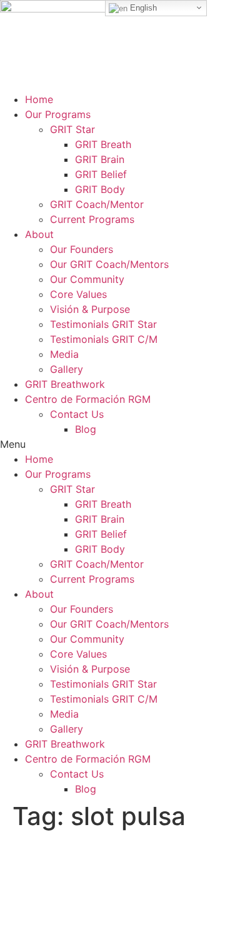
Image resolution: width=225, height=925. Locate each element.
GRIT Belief (101, 174)
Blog (85, 429)
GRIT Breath (103, 144)
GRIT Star (72, 129)
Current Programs (92, 219)
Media (64, 354)
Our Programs (58, 114)
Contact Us (77, 414)
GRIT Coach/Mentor (97, 204)
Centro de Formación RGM (88, 399)
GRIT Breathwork (65, 384)
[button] (112, 444)
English (142, 7)
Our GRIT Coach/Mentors (109, 264)
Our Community (87, 279)
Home (39, 99)
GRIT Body (100, 189)
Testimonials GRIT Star (103, 324)
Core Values (78, 294)
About (39, 234)
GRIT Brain (99, 159)
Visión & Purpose (90, 309)
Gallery (66, 369)
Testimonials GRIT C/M (104, 339)
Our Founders (81, 249)
